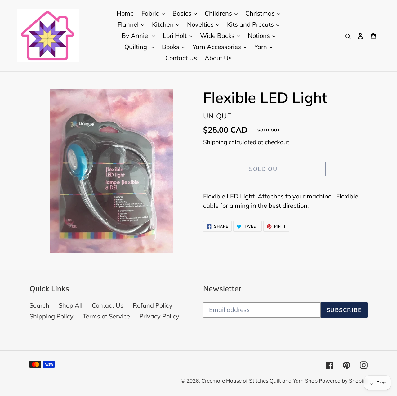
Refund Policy (152, 305)
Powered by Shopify (343, 380)
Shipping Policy (51, 316)
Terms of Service (106, 316)
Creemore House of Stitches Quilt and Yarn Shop (260, 380)
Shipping (215, 142)
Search (39, 305)
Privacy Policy (159, 316)
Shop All (71, 305)
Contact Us (107, 305)
